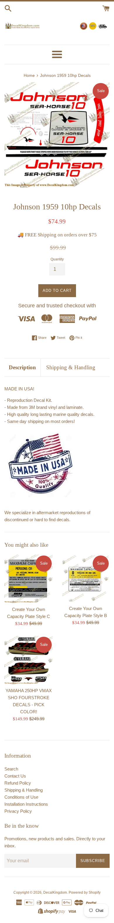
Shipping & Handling (70, 367)
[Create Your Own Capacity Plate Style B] (85, 578)
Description (22, 367)
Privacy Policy (18, 811)
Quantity (57, 259)
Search (11, 768)
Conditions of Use (21, 797)
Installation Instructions (26, 804)
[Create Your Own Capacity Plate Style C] (28, 579)
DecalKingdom (55, 892)
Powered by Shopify (85, 892)
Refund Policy (17, 782)
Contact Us (15, 775)
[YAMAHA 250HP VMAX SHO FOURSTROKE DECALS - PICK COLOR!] (28, 660)
